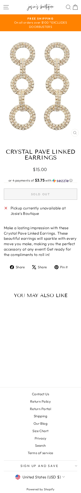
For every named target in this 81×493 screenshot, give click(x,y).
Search (40, 445)
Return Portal (40, 409)
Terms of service (40, 453)
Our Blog (40, 423)
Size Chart (40, 431)
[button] (40, 180)
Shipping (40, 416)
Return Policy (40, 401)
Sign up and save (39, 466)
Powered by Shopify (41, 489)
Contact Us (40, 394)
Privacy (41, 438)
